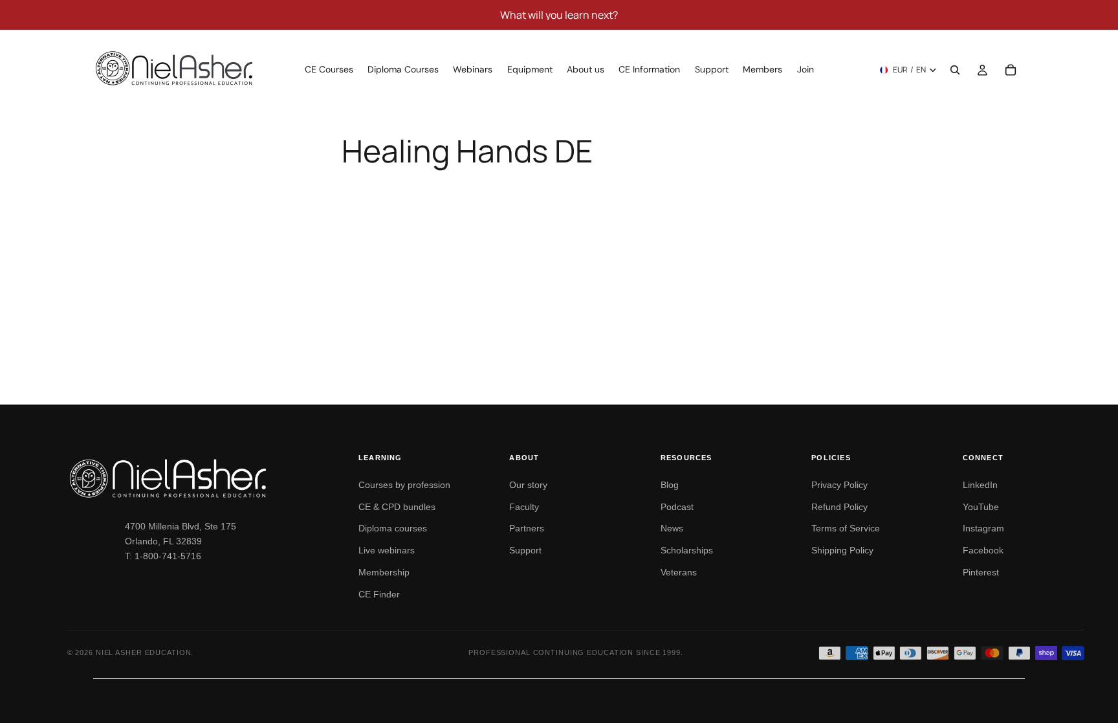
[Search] (955, 70)
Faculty (524, 507)
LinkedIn (980, 485)
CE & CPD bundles (396, 507)
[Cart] (1010, 70)
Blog (670, 485)
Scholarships (687, 550)
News (672, 528)
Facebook (983, 550)
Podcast (677, 507)
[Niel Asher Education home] (198, 478)
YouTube (981, 507)
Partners (526, 528)
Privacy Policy (839, 485)
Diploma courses (392, 528)
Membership (384, 572)
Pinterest (981, 572)
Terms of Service (845, 528)
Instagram (983, 528)
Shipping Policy (842, 550)
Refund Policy (839, 507)
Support (525, 550)
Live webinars (386, 550)
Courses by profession (404, 485)
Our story (528, 485)
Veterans (679, 572)
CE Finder (379, 594)
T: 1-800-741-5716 (163, 556)
